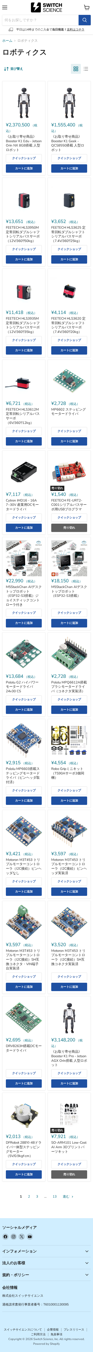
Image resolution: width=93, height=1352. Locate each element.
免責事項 (56, 1334)
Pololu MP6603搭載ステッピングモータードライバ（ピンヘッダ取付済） (23, 775)
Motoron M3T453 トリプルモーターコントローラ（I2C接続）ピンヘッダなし (24, 866)
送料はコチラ (75, 30)
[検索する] (85, 20)
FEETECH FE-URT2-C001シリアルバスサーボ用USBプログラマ (69, 504)
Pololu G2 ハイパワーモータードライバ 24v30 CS (22, 686)
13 (55, 1196)
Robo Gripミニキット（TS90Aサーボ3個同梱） (67, 773)
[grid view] (76, 69)
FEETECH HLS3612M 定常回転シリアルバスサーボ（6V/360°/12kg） (23, 416)
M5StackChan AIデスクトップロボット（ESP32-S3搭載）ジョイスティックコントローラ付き (24, 596)
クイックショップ (24, 158)
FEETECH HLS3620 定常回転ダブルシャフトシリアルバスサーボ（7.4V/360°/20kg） (68, 325)
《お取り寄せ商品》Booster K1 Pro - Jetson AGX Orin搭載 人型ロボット (69, 1058)
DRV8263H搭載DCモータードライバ (24, 1048)
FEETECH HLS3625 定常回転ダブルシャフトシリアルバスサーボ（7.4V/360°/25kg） (68, 234)
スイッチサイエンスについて (23, 1330)
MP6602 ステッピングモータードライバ (68, 411)
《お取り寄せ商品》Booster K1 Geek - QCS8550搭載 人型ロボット (67, 143)
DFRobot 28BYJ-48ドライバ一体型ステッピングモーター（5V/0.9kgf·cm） (24, 1149)
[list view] (86, 69)
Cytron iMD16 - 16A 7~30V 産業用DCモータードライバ (22, 504)
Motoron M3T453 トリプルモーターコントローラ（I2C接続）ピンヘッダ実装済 (69, 866)
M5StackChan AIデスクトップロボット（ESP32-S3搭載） (69, 591)
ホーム (7, 41)
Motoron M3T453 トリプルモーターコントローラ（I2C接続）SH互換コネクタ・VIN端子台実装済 (23, 959)
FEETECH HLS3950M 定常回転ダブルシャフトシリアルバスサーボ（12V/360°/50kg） (23, 234)
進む (66, 1196)
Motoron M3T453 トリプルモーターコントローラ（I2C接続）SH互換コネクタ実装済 (68, 957)
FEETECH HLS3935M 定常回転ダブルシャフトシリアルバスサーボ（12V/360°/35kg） (23, 325)
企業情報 (53, 1330)
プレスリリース (74, 1330)
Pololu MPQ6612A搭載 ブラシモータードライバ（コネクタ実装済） (69, 686)
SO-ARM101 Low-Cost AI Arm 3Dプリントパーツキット (68, 1147)
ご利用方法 (38, 1334)
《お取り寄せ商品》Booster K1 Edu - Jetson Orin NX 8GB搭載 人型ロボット (24, 143)
